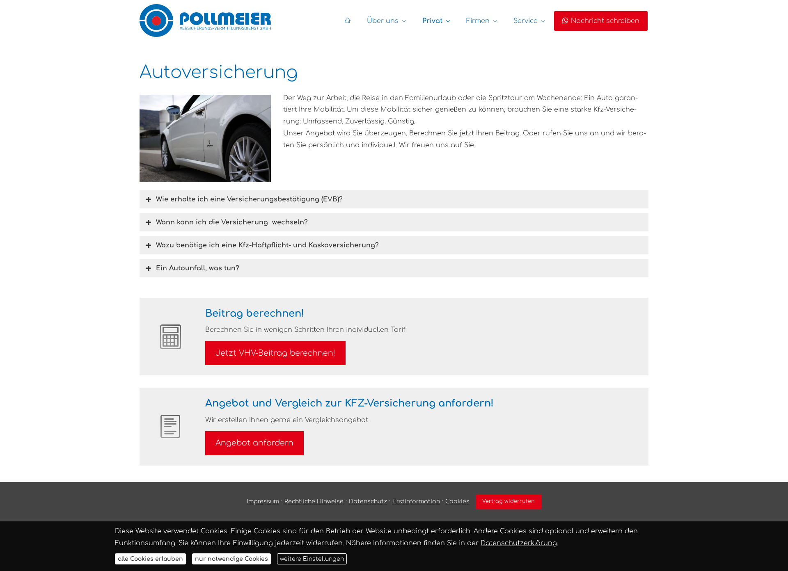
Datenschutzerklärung (519, 542)
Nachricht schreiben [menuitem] (605, 21)
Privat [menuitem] (432, 21)
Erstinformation (416, 501)
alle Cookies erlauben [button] (150, 559)
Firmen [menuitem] (478, 21)
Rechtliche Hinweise (314, 501)
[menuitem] (348, 21)
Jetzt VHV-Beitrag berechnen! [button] (275, 353)
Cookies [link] (457, 501)
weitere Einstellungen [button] (312, 559)
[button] (249, 199)
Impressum (263, 501)
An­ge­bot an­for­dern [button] (254, 443)
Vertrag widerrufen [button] (508, 501)
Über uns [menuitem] (383, 21)
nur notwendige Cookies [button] (231, 559)
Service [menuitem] (525, 21)
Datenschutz (368, 501)
